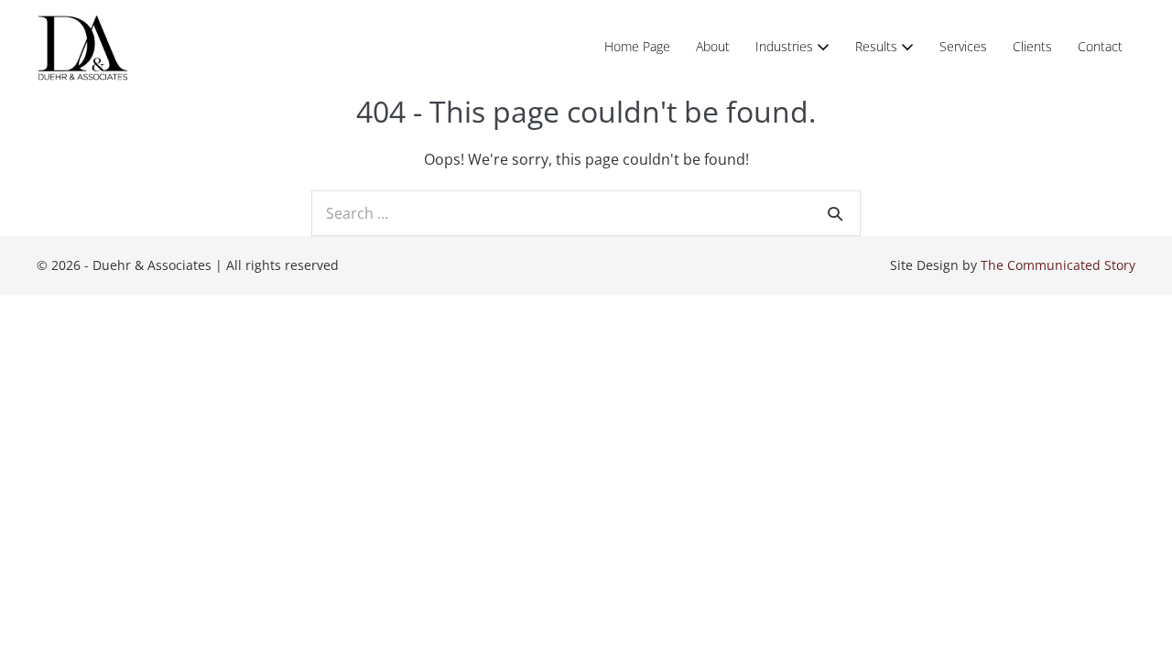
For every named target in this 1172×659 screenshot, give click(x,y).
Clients (1032, 46)
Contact (1100, 46)
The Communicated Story (1058, 265)
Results (878, 46)
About (713, 46)
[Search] (835, 213)
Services (963, 46)
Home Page (637, 46)
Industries (786, 46)
